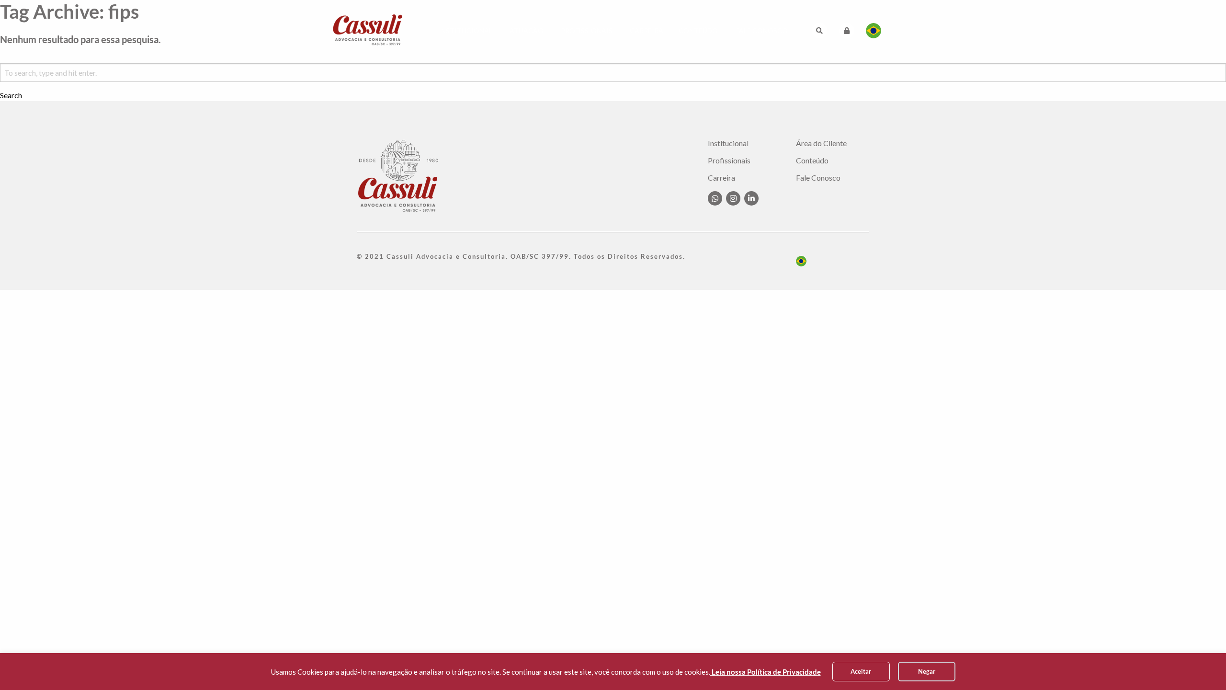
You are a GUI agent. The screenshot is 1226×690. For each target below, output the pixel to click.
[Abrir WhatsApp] (1202, 665)
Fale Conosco (762, 30)
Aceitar (861, 671)
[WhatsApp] (715, 198)
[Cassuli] (368, 29)
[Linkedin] (751, 198)
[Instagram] (733, 198)
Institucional (465, 30)
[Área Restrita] (846, 30)
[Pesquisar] (819, 30)
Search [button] (11, 95)
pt (801, 261)
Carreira (646, 30)
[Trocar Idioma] (873, 30)
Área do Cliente (821, 143)
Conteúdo (698, 30)
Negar (926, 671)
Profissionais (587, 30)
